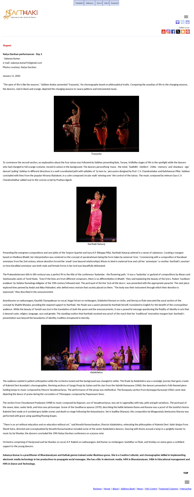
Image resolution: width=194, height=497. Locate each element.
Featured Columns (168, 489)
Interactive (185, 489)
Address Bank (128, 489)
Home (107, 489)
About (115, 489)
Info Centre (151, 489)
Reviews (97, 489)
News (140, 489)
